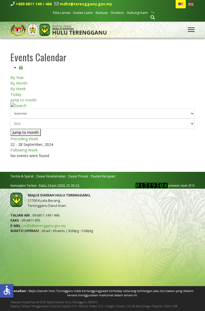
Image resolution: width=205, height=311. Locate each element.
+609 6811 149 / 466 (34, 3)
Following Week (24, 150)
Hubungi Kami (137, 12)
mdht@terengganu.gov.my (86, 3)
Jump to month (23, 100)
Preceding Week (24, 138)
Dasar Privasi (78, 176)
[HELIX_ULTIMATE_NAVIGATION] (191, 30)
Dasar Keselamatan (51, 176)
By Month (18, 83)
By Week (18, 88)
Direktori (117, 12)
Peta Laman (61, 12)
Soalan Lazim (83, 12)
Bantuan (102, 12)
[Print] (21, 67)
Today (15, 94)
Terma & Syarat (22, 176)
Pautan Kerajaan (103, 176)
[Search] (102, 105)
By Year (17, 77)
